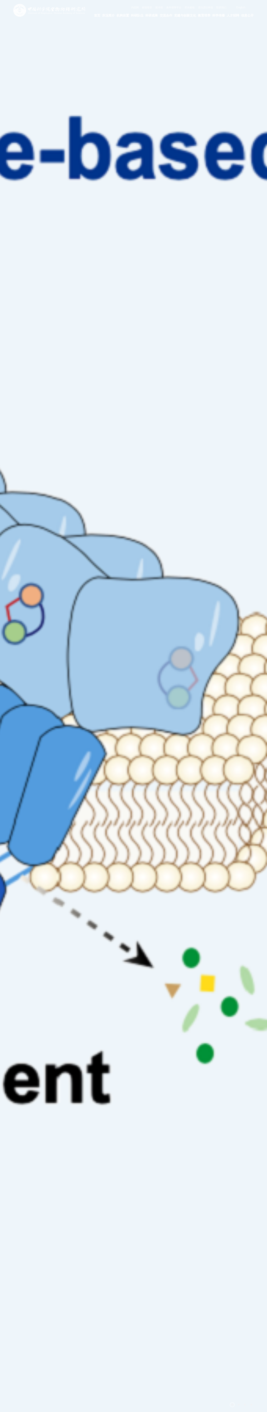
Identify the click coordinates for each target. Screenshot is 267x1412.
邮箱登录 (147, 7)
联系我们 (221, 7)
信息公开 (247, 15)
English (240, 7)
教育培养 (204, 15)
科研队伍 (137, 15)
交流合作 (166, 15)
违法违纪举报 (205, 7)
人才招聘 (233, 15)
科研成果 (151, 15)
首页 (97, 15)
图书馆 (159, 7)
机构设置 (123, 15)
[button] (232, 1404)
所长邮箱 (190, 7)
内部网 (135, 7)
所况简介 (108, 15)
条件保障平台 (173, 7)
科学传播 (218, 15)
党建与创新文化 (185, 15)
